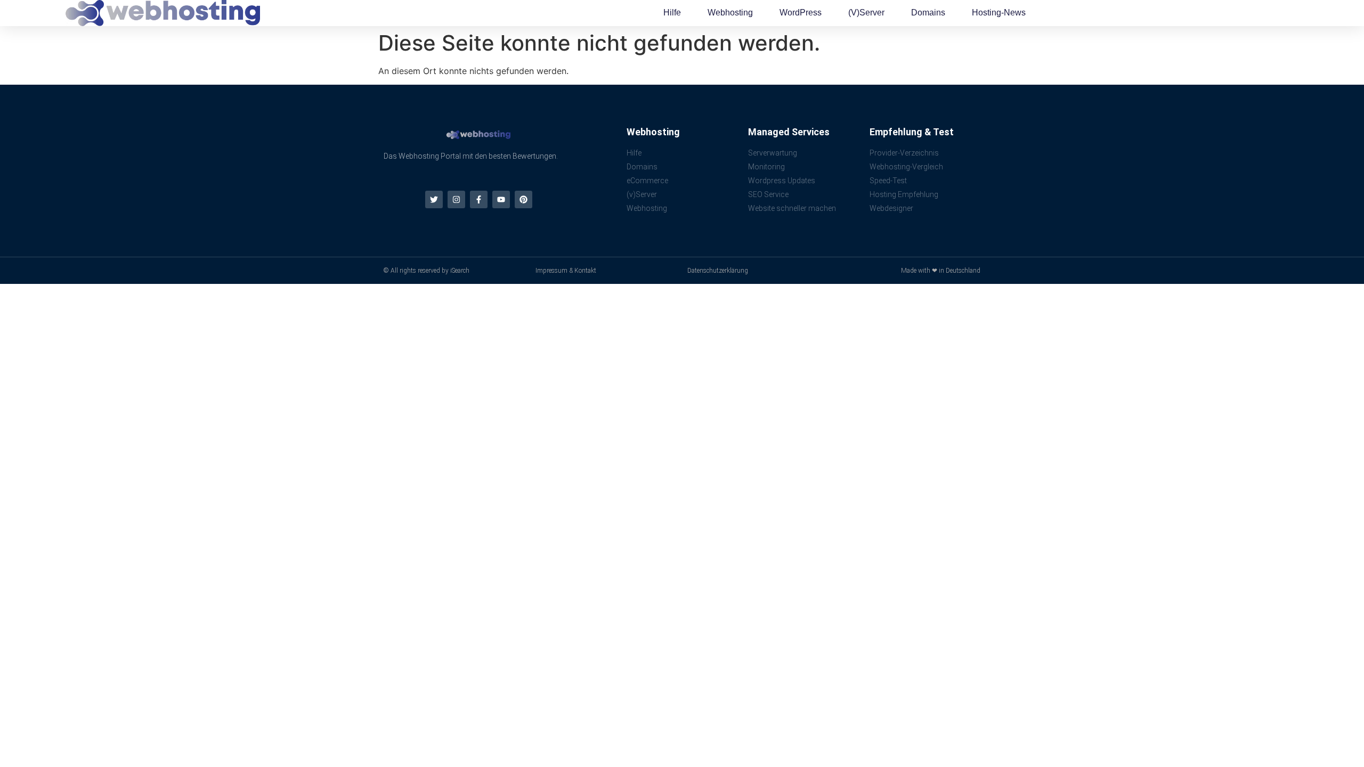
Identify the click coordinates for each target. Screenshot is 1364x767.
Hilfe (672, 12)
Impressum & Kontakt (565, 270)
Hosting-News (999, 12)
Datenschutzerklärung (717, 270)
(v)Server (866, 12)
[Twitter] (434, 199)
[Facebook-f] (479, 199)
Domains (928, 12)
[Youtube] (501, 199)
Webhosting (730, 12)
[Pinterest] (523, 199)
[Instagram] (456, 199)
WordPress (801, 12)
